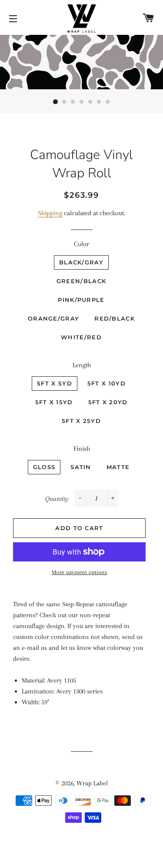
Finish (81, 449)
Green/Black (81, 280)
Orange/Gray (53, 318)
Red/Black (114, 318)
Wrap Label (92, 783)
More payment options (79, 572)
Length (82, 365)
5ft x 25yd (81, 420)
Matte (118, 466)
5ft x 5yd (54, 383)
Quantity (57, 499)
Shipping (50, 213)
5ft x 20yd (108, 402)
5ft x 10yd (106, 383)
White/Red (81, 337)
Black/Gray (81, 262)
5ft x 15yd (54, 402)
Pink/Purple (81, 299)
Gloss (44, 466)
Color (81, 244)
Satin (80, 466)
